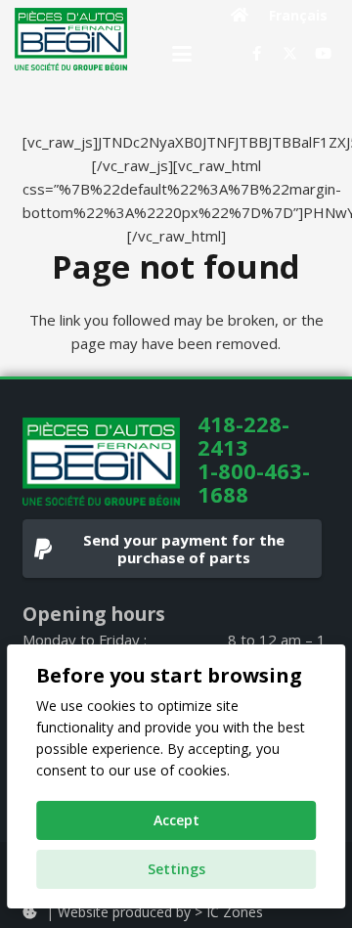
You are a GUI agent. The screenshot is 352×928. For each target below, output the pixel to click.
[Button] (240, 14)
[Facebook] (256, 53)
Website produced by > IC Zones (160, 912)
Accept (176, 820)
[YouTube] (322, 53)
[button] (181, 54)
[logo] (71, 39)
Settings (176, 869)
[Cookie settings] (29, 912)
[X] (289, 53)
